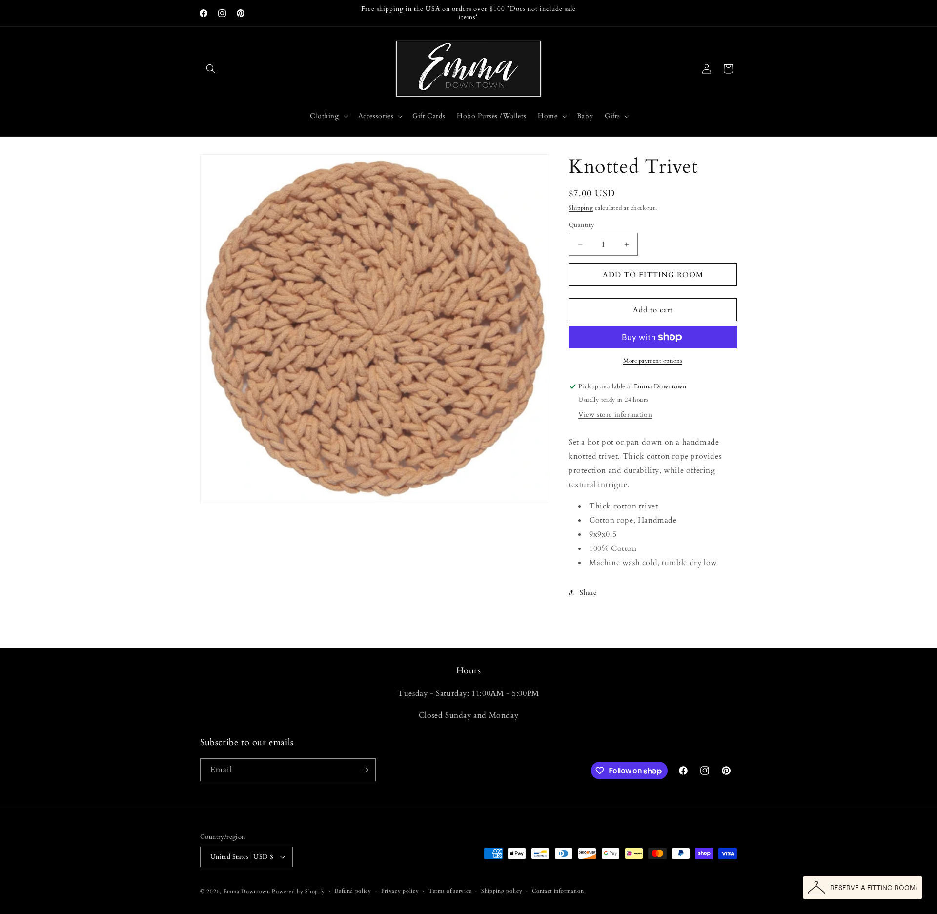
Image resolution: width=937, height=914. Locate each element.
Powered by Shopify (298, 891)
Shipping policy (502, 890)
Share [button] (588, 592)
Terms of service (449, 890)
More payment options (652, 361)
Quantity (581, 225)
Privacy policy (400, 890)
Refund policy (353, 890)
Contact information (558, 890)
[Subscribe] (364, 769)
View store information (615, 414)
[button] (211, 69)
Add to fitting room (653, 275)
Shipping (581, 208)
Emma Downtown (247, 891)
